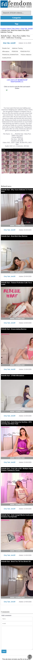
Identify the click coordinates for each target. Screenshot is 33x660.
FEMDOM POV (25, 51)
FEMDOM (15, 51)
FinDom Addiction (26, 54)
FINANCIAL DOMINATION (10, 54)
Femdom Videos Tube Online (10, 28)
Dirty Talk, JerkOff (26, 28)
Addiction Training (17, 48)
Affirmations (5, 51)
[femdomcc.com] (16, 4)
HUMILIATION (6, 58)
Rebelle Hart (6, 48)
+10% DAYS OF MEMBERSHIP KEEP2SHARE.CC (17, 80)
